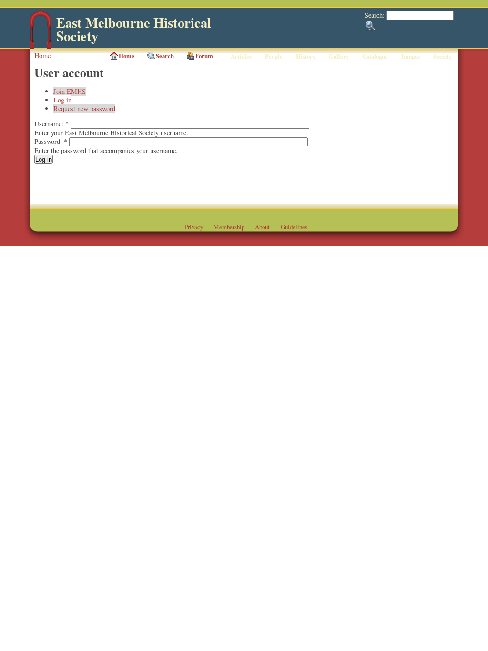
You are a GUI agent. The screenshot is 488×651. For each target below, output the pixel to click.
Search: (375, 15)
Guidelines (294, 227)
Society (442, 56)
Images (410, 56)
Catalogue (375, 56)
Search (165, 55)
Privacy (193, 227)
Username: (51, 123)
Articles (241, 56)
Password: (50, 141)
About (262, 227)
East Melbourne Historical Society (133, 29)
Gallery (339, 56)
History (305, 56)
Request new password (84, 108)
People (274, 56)
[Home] (40, 46)
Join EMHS (69, 91)
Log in (62, 99)
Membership (229, 227)
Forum (204, 55)
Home (42, 55)
